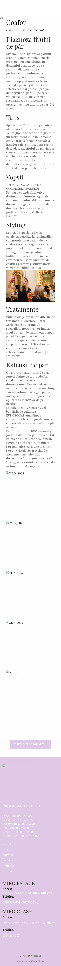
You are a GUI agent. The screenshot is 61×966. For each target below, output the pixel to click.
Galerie (7, 860)
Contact (8, 871)
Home (6, 843)
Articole (8, 865)
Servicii (7, 854)
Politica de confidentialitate (30, 961)
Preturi (7, 849)
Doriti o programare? (29, 744)
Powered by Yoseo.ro (30, 956)
